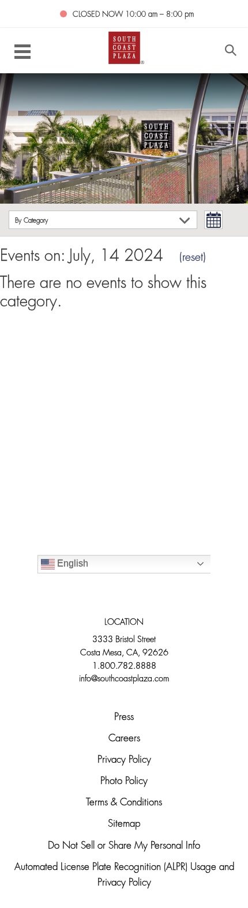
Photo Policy (124, 781)
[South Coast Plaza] (124, 47)
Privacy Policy (124, 760)
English (71, 563)
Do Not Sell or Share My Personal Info (124, 846)
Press (124, 717)
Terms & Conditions (124, 803)
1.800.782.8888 (124, 666)
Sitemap (124, 824)
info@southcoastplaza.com (124, 679)
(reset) (192, 258)
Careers (124, 739)
